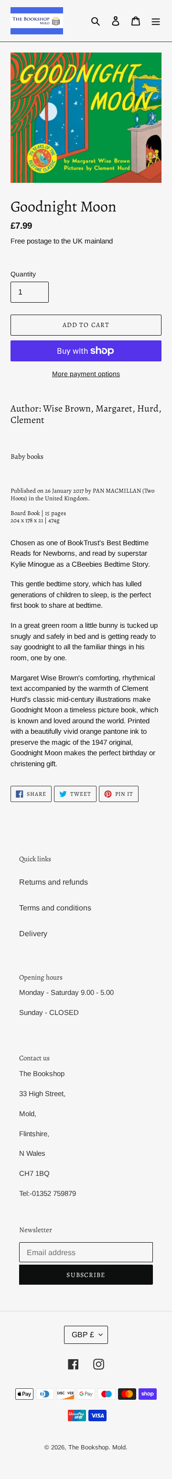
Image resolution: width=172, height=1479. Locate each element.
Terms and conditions (55, 908)
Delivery (33, 934)
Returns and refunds (53, 882)
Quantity (23, 274)
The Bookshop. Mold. (98, 1447)
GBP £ (83, 1335)
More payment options (86, 374)
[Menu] (156, 21)
